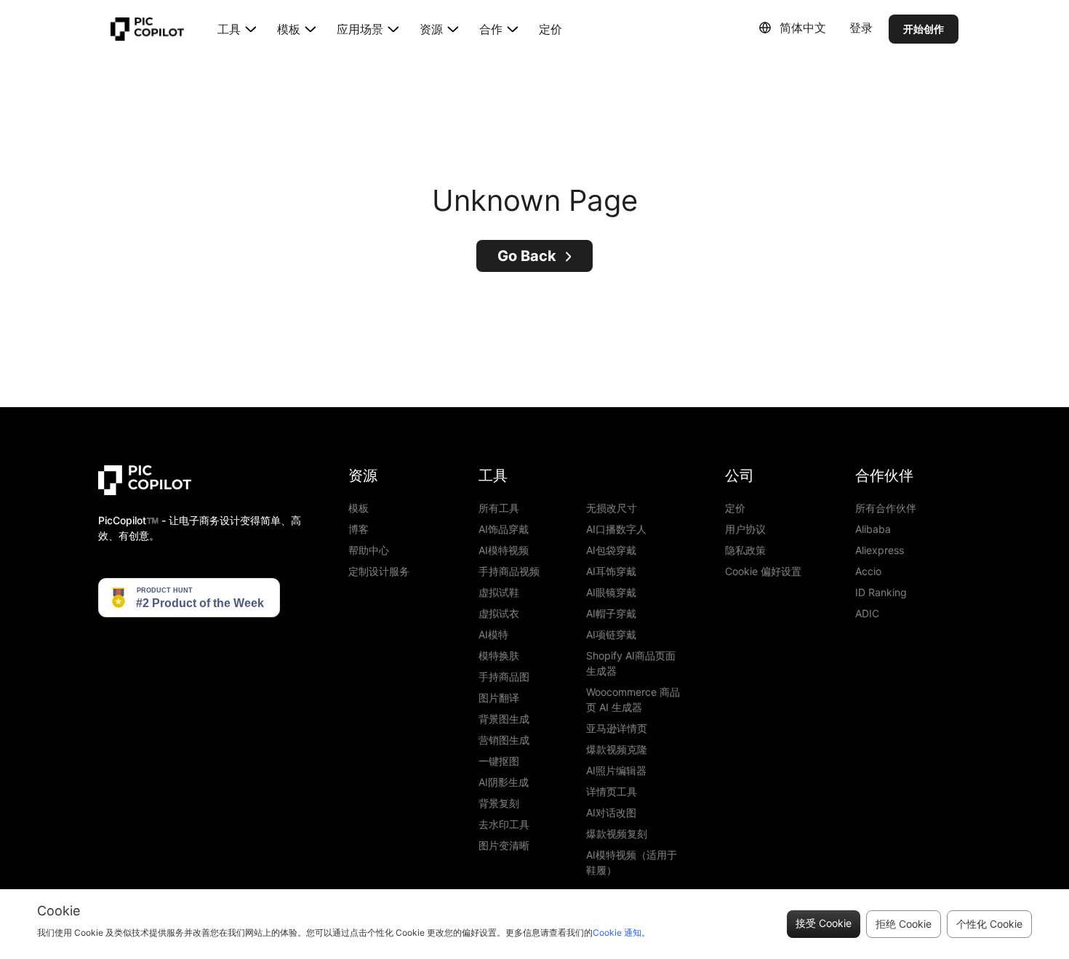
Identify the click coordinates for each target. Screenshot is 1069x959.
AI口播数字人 (616, 529)
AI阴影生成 (504, 782)
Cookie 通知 (617, 932)
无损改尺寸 (611, 508)
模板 (358, 508)
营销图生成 (504, 740)
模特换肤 (499, 655)
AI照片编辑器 (616, 770)
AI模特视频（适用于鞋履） (631, 862)
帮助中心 (368, 550)
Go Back (526, 256)
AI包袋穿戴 (611, 550)
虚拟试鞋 (499, 592)
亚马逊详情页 (616, 728)
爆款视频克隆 (616, 749)
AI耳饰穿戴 (611, 571)
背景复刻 (499, 803)
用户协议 (745, 529)
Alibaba (873, 529)
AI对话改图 (611, 812)
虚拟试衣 (499, 613)
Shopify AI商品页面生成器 (631, 663)
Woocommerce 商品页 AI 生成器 (633, 699)
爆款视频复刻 (616, 833)
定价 (550, 29)
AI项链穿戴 (611, 634)
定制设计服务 (378, 571)
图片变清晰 (504, 845)
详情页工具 (611, 791)
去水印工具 (504, 824)
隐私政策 (745, 550)
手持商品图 (504, 676)
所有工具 (499, 508)
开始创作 (923, 29)
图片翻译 (499, 697)
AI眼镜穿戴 (611, 592)
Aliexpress (879, 550)
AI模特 (493, 634)
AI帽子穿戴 (611, 613)
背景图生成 (504, 719)
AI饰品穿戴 (504, 529)
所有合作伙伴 (885, 508)
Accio (868, 571)
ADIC (867, 613)
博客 (358, 529)
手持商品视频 (509, 571)
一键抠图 (499, 761)
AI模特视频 (504, 550)
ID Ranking (881, 592)
